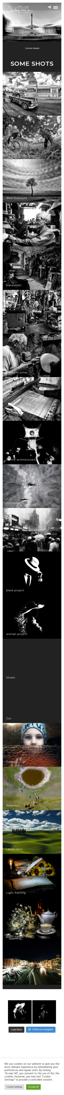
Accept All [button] (33, 1087)
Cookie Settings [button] (14, 1087)
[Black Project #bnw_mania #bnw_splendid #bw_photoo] (44, 1012)
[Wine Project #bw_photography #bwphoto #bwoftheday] (20, 1012)
